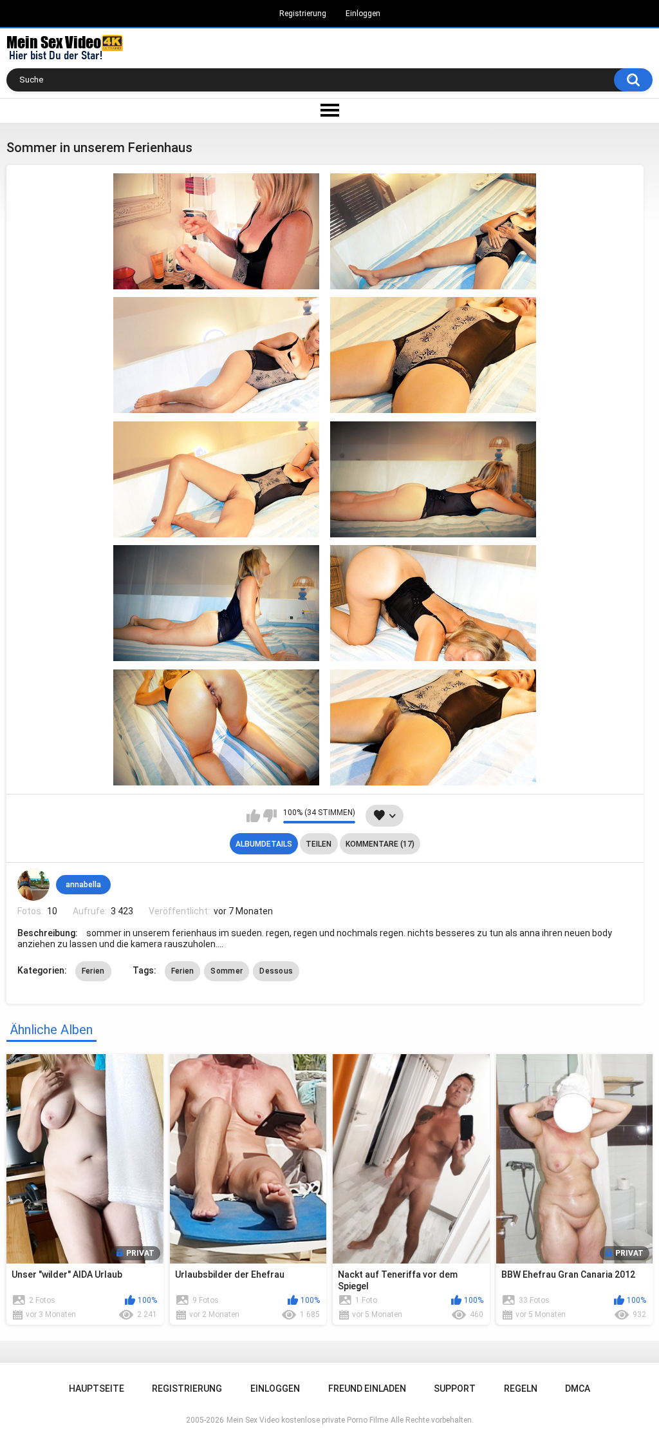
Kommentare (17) (380, 844)
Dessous (276, 971)
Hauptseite (96, 1388)
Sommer (226, 971)
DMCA (577, 1388)
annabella (83, 884)
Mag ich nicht (270, 815)
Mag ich (253, 815)
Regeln (520, 1388)
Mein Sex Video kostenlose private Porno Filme (307, 1420)
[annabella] (33, 885)
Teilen (318, 844)
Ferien (93, 971)
